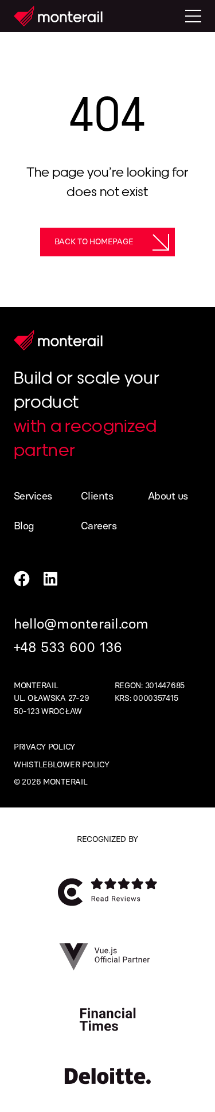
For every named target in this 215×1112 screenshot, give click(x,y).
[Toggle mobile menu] (193, 16)
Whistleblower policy (61, 765)
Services (33, 496)
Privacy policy (44, 747)
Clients (97, 496)
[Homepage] (58, 16)
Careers (98, 526)
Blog (24, 526)
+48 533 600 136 (68, 647)
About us (168, 496)
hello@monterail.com (81, 623)
